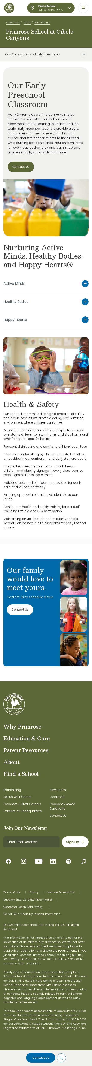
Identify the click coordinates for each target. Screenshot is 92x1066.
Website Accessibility (61, 892)
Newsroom (57, 790)
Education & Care (26, 738)
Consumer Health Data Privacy (23, 907)
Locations (56, 797)
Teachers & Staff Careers (22, 804)
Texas (27, 22)
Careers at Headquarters (22, 811)
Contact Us (40, 1057)
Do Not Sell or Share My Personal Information (31, 914)
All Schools (13, 22)
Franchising (12, 790)
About (11, 762)
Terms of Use (11, 892)
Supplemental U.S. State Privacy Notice (28, 899)
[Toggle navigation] (83, 8)
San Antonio (42, 22)
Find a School (21, 773)
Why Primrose (22, 726)
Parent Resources (25, 750)
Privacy (34, 892)
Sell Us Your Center (17, 797)
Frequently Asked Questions (62, 806)
